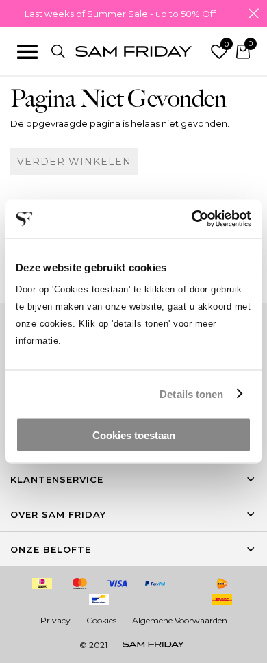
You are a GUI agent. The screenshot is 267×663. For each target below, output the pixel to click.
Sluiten (253, 14)
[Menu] (27, 51)
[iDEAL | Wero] (42, 583)
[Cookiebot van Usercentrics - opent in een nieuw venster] (192, 219)
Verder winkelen (74, 161)
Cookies (101, 620)
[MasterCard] (80, 583)
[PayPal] (155, 583)
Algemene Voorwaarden (179, 620)
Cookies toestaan (133, 435)
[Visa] (118, 583)
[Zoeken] (58, 51)
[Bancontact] (98, 599)
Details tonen (191, 393)
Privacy (55, 620)
